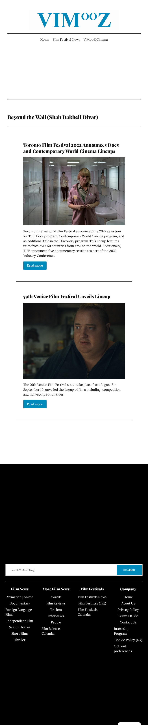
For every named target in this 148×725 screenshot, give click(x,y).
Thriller (19, 640)
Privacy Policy (128, 610)
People (56, 622)
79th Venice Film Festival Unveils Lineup (66, 296)
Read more (35, 265)
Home (44, 39)
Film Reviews (55, 603)
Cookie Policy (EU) (128, 640)
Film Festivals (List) (92, 603)
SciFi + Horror (19, 627)
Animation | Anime (19, 597)
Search (129, 570)
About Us (128, 603)
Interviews (56, 616)
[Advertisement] (74, 70)
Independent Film (19, 621)
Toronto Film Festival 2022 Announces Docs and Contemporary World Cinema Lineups (71, 148)
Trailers (56, 610)
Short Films (19, 633)
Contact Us (128, 622)
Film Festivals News (92, 597)
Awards (56, 597)
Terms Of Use (128, 616)
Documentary (20, 603)
